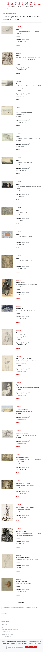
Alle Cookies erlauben (31, 647)
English (8, 8)
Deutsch (4, 8)
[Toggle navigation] (39, 4)
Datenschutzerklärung (35, 643)
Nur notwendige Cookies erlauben (15, 647)
